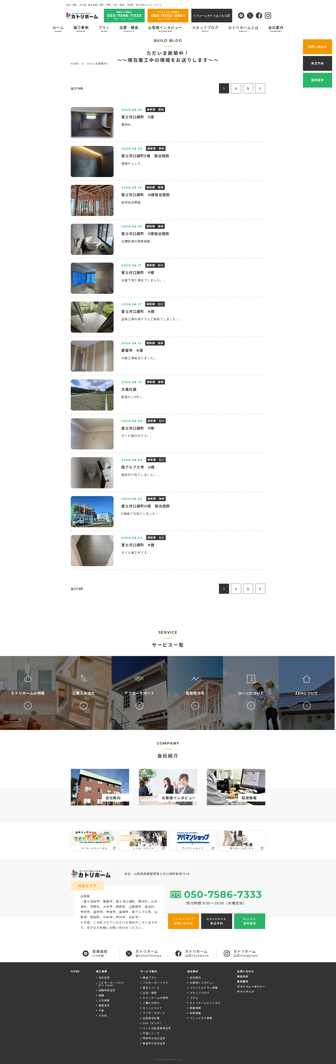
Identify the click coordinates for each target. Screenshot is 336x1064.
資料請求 (242, 981)
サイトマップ (245, 991)
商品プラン (150, 977)
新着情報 (195, 1008)
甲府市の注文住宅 (154, 1038)
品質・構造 (129, 28)
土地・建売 (150, 993)
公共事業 (104, 1000)
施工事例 (81, 28)
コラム (194, 998)
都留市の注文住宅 (154, 1043)
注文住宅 (104, 977)
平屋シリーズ (151, 1033)
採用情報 (195, 1013)
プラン (104, 28)
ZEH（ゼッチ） (153, 1023)
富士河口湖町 (125, 901)
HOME (75, 971)
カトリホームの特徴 (155, 998)
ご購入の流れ (151, 1003)
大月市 (108, 906)
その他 (103, 1015)
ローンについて (152, 1008)
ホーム (58, 28)
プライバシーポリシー (251, 986)
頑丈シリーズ (151, 987)
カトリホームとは (243, 28)
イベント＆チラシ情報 (204, 987)
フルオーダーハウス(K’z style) (111, 984)
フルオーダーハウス (155, 982)
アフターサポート (154, 1013)
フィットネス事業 (201, 1018)
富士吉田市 (92, 901)
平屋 (101, 1010)
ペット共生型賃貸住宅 (157, 1028)
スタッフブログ (205, 28)
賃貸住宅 (104, 1005)
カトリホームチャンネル (205, 1003)
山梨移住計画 (151, 1018)
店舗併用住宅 (107, 990)
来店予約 (242, 976)
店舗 (101, 995)
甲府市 (85, 912)
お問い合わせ (245, 971)
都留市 (108, 901)
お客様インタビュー (165, 28)
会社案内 (276, 28)
